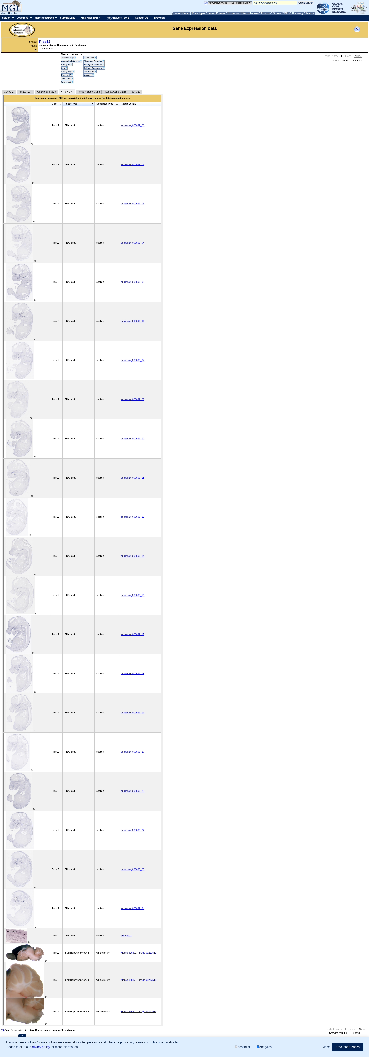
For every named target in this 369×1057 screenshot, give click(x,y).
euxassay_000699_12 (132, 517)
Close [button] (326, 1047)
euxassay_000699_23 (132, 869)
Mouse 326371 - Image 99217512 (138, 952)
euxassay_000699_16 (132, 595)
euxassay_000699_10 (132, 438)
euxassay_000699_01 (132, 125)
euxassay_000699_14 (132, 556)
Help (10, 13)
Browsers (159, 17)
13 (2, 1030)
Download (22, 17)
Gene (55, 103)
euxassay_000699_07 (132, 360)
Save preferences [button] (348, 1047)
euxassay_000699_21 (132, 791)
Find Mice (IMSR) (91, 17)
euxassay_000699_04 (132, 242)
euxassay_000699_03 (132, 203)
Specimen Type (104, 103)
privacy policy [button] (40, 1047)
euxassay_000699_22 (132, 830)
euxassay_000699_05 (132, 282)
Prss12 (44, 42)
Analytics (265, 1047)
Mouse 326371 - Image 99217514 (138, 1011)
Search (6, 17)
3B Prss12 (126, 935)
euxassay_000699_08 (132, 399)
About (4, 13)
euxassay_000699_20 (132, 751)
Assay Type (71, 103)
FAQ (16, 13)
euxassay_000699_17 (132, 634)
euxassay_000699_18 (132, 673)
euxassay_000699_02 (132, 164)
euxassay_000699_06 (132, 321)
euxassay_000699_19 (132, 712)
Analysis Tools (120, 17)
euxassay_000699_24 (132, 908)
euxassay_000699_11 (132, 477)
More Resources (44, 17)
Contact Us (141, 17)
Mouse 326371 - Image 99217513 (138, 980)
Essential (243, 1047)
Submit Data (67, 17)
